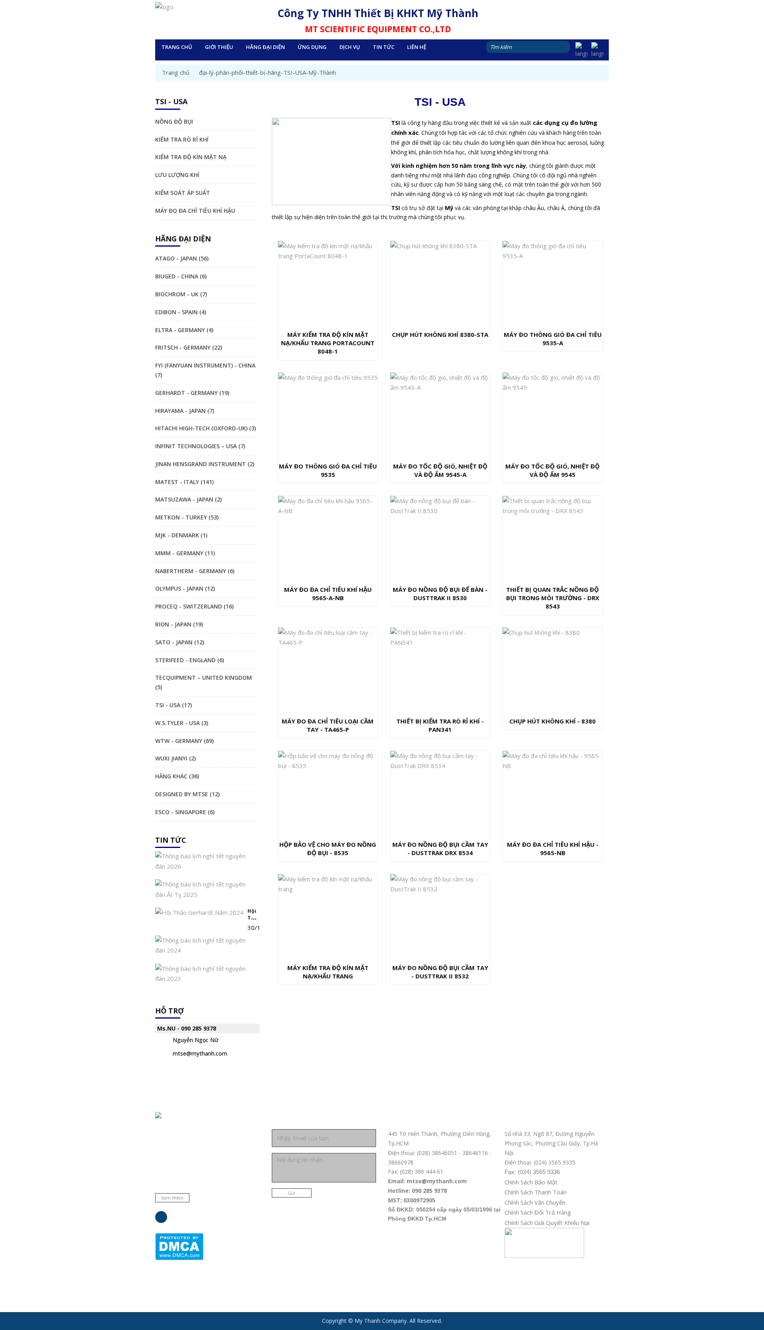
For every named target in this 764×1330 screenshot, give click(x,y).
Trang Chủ (177, 47)
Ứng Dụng (312, 47)
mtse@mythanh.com (200, 1053)
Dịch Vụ (349, 47)
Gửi (291, 1193)
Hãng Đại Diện (265, 47)
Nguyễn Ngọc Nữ (195, 1040)
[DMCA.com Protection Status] (179, 1246)
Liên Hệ (416, 47)
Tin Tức (383, 47)
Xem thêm (172, 1198)
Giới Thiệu (219, 47)
